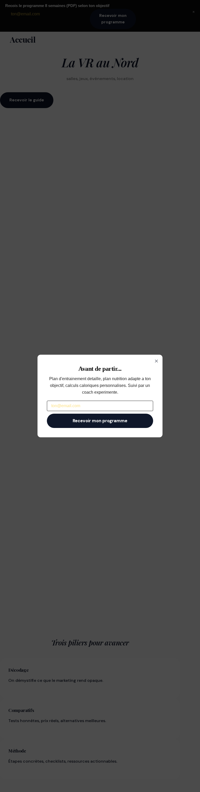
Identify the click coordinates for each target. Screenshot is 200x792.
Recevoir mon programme (100, 421)
